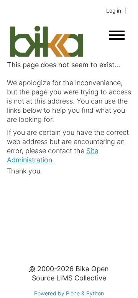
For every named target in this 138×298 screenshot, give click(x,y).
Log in (113, 10)
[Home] (46, 56)
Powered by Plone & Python (69, 293)
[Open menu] (117, 35)
